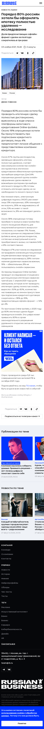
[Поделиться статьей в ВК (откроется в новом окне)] (22, 53)
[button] (41, 3)
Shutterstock (7, 397)
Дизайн (5, 634)
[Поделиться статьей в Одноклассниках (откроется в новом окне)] (27, 53)
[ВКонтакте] (9, 669)
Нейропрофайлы (9, 583)
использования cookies (13, 713)
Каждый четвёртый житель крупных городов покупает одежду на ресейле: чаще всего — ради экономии (15, 525)
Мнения (5, 579)
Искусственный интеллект (14, 612)
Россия (12, 93)
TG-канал (30, 386)
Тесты (4, 596)
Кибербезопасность (11, 629)
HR (2, 638)
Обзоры (5, 587)
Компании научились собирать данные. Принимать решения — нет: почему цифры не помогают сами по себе (16, 469)
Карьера (5, 625)
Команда (5, 550)
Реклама (5, 607)
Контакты (6, 559)
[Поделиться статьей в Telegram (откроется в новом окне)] (17, 53)
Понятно (22, 723)
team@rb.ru (7, 663)
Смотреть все (8, 644)
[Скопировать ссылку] (33, 53)
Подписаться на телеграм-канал (21, 416)
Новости (5, 10)
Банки (14, 10)
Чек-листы (6, 592)
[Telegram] (3, 669)
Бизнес (4, 620)
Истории (5, 574)
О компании (7, 554)
